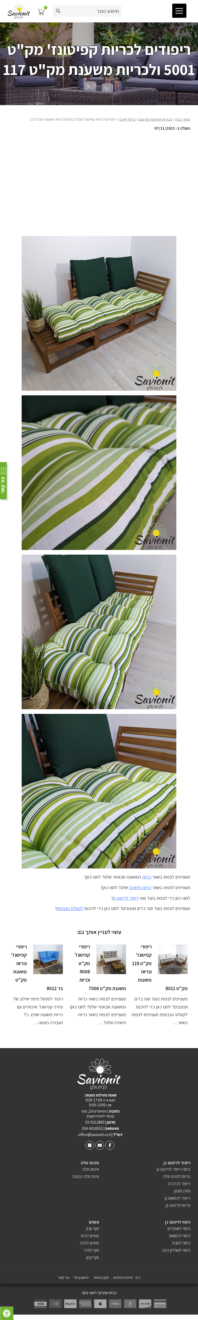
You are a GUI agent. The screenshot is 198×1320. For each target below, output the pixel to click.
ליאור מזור (89, 1293)
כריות (146, 877)
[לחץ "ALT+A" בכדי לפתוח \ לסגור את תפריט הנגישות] (6, 1313)
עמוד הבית (182, 119)
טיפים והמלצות (123, 1277)
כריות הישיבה (140, 887)
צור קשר (63, 1277)
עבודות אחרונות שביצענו (155, 119)
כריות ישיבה (127, 119)
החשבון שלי (81, 1277)
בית (137, 1277)
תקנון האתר (101, 1277)
